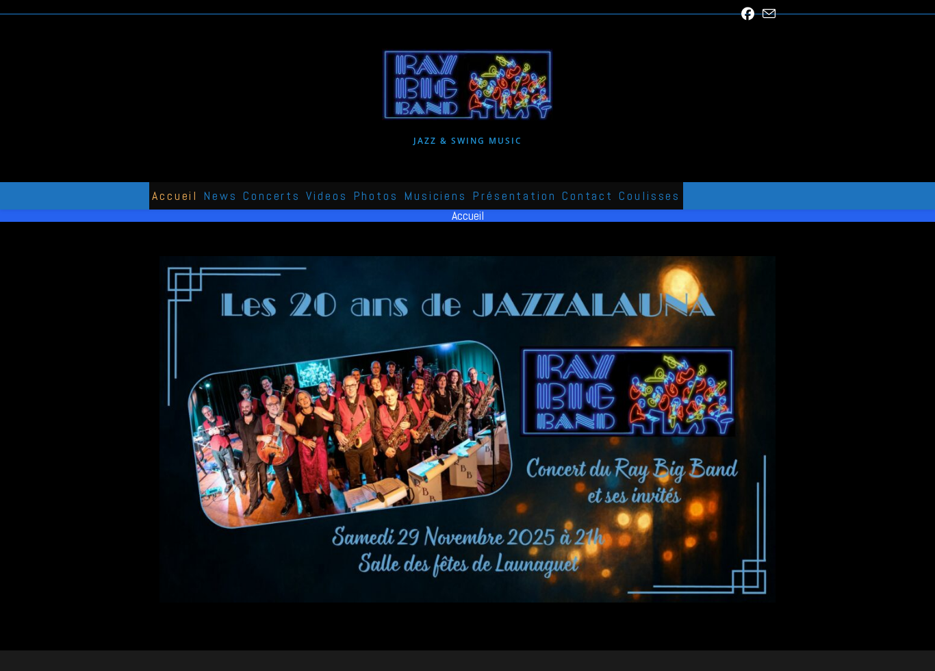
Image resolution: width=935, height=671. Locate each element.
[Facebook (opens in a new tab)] (747, 14)
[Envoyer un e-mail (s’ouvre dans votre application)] (767, 14)
